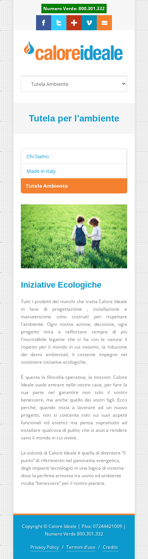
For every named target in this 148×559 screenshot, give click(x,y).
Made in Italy (41, 171)
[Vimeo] (89, 22)
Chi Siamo (38, 156)
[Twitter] (58, 22)
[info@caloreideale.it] (104, 22)
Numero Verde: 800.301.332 (74, 8)
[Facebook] (43, 22)
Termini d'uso (80, 547)
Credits (110, 547)
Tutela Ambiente (47, 185)
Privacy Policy (44, 547)
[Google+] (74, 22)
